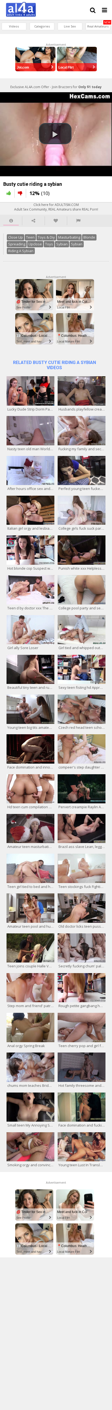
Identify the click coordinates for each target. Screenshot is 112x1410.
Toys (49, 244)
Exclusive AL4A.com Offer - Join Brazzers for (56, 87)
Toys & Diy (46, 237)
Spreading (16, 244)
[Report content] (78, 220)
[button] (55, 133)
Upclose (35, 244)
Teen (30, 237)
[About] (11, 220)
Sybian (62, 244)
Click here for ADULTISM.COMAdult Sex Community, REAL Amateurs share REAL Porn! (56, 207)
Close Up (15, 237)
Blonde (89, 237)
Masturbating (69, 237)
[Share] (33, 220)
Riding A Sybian (20, 250)
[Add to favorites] (56, 220)
